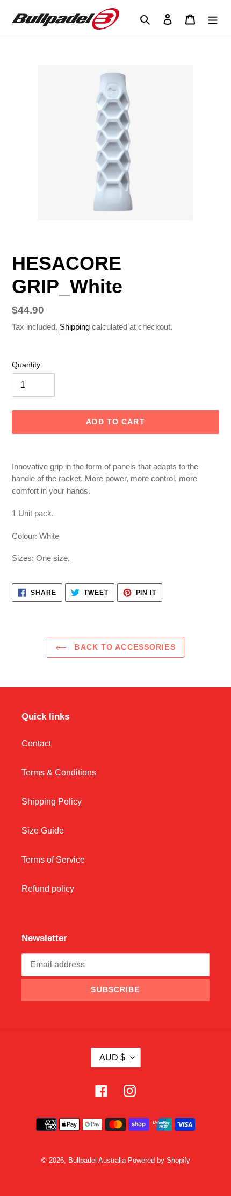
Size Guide (42, 830)
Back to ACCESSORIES (123, 647)
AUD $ (112, 1057)
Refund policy (47, 888)
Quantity (26, 364)
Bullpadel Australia (97, 1160)
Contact (36, 743)
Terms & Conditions (58, 772)
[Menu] (212, 19)
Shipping (75, 326)
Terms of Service (53, 859)
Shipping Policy (51, 801)
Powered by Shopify (159, 1160)
